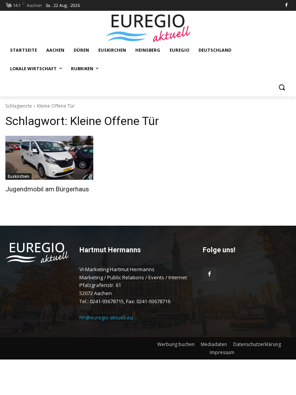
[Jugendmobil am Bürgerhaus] (49, 158)
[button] (281, 87)
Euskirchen (18, 176)
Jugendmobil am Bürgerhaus (47, 189)
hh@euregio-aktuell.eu (106, 317)
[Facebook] (286, 5)
